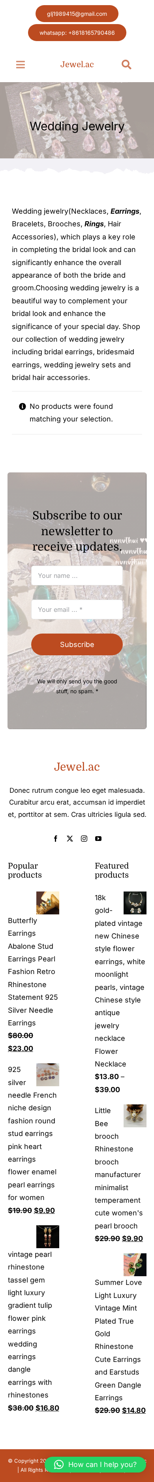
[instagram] (84, 838)
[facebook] (56, 838)
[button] (95, 1465)
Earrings (125, 211)
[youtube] (98, 838)
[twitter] (70, 838)
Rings (94, 224)
